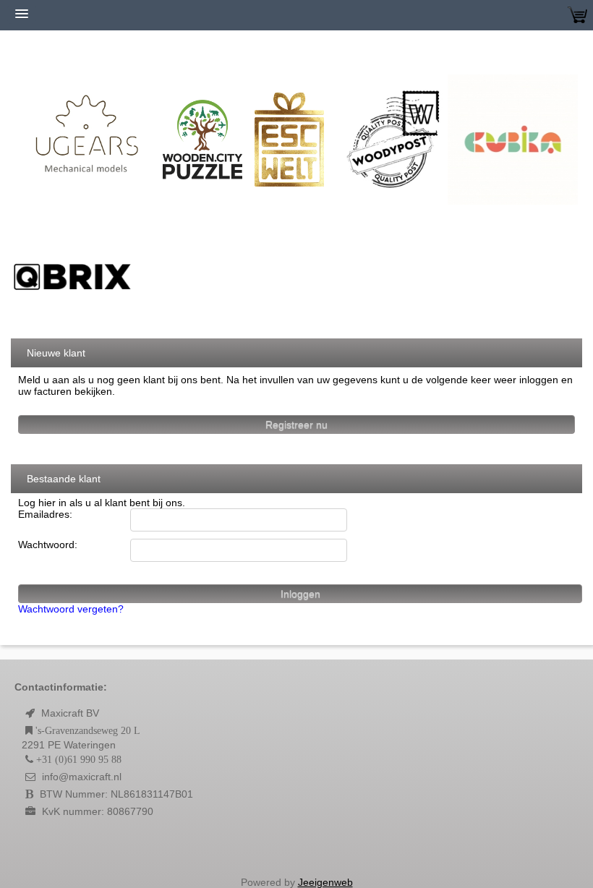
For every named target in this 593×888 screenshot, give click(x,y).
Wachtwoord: (47, 544)
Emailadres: (45, 514)
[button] (296, 847)
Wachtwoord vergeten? (71, 609)
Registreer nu (296, 424)
